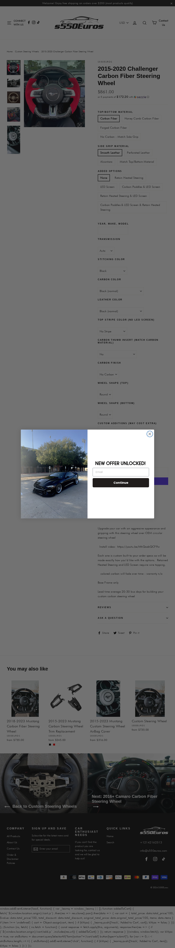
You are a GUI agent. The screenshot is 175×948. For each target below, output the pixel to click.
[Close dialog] (150, 434)
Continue (120, 482)
